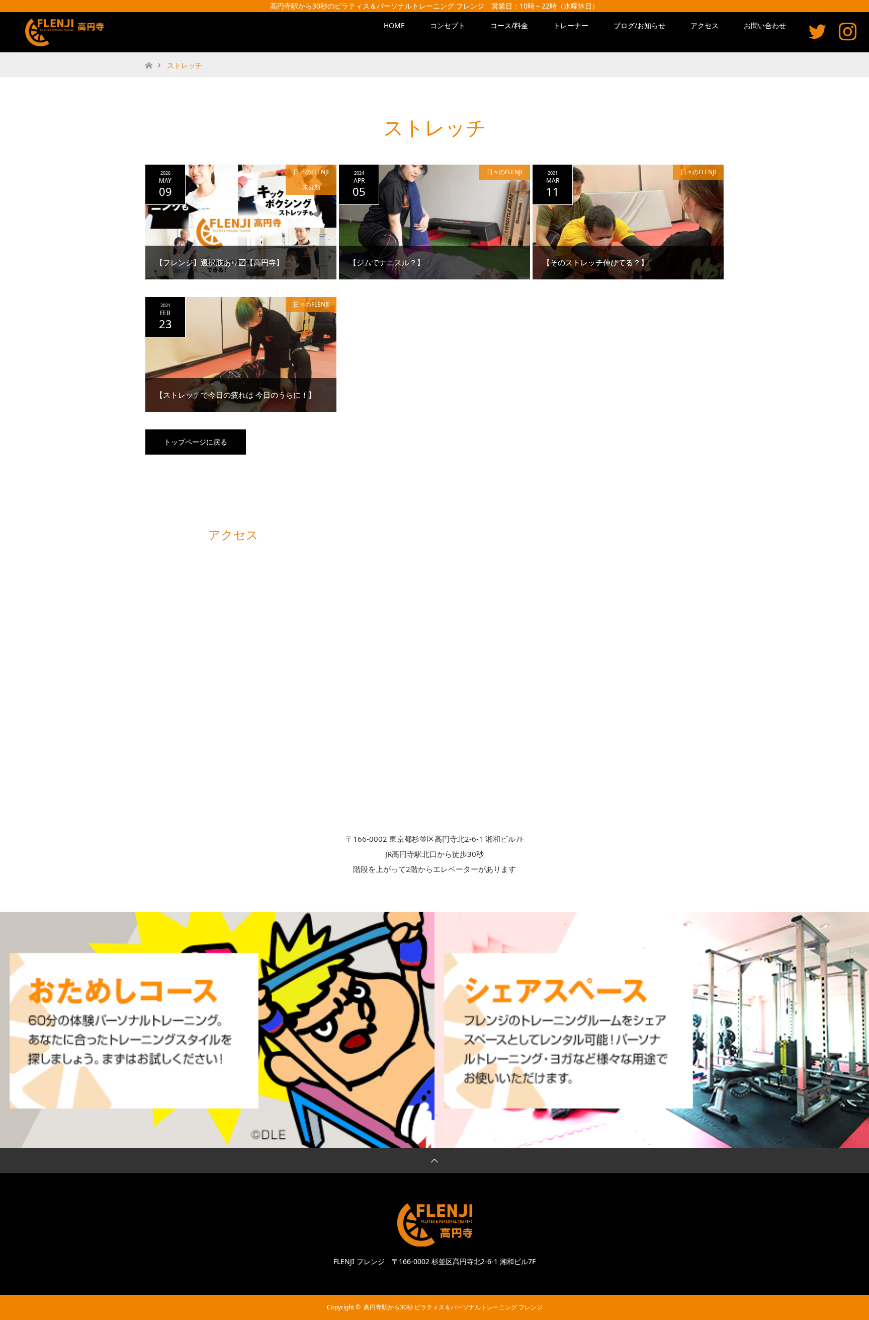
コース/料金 (509, 25)
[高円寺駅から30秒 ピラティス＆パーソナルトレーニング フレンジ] (66, 32)
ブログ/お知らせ (639, 25)
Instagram (847, 31)
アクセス (704, 25)
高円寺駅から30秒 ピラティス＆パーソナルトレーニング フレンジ (453, 1307)
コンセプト (447, 25)
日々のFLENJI (311, 172)
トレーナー (570, 25)
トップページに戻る (195, 442)
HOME (394, 25)
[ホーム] (148, 56)
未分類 (311, 187)
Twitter (817, 31)
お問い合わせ (765, 25)
